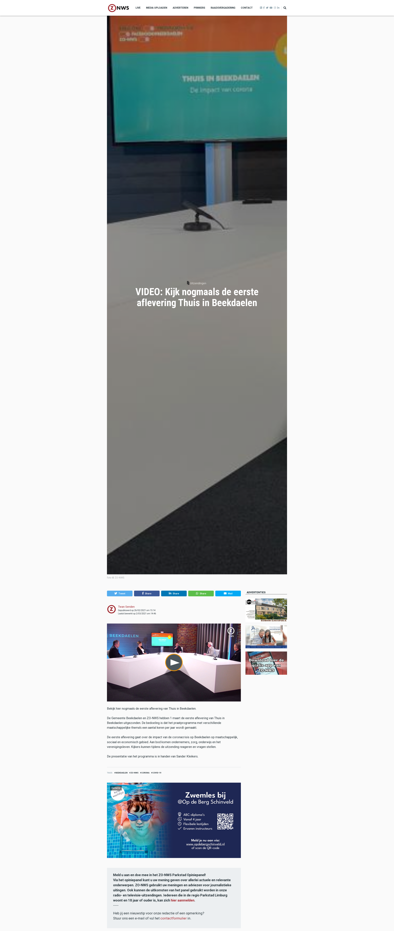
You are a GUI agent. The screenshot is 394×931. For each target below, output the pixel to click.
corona (145, 773)
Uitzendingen (198, 283)
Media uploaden (156, 7)
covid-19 (156, 773)
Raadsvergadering (223, 7)
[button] (120, 593)
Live (138, 7)
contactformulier (173, 918)
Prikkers (199, 7)
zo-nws (134, 773)
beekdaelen (122, 773)
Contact (247, 7)
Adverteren (180, 7)
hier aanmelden (182, 900)
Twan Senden (126, 606)
